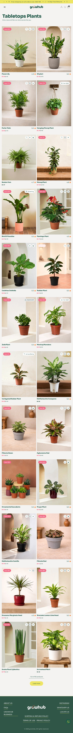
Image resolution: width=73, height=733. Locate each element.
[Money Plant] (54, 157)
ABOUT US (8, 703)
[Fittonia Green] (19, 428)
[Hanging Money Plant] (54, 103)
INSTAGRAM (64, 703)
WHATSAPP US (63, 708)
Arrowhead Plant (43, 669)
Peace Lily (5, 74)
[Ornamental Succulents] (19, 482)
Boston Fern (6, 182)
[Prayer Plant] (54, 482)
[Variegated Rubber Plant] (19, 374)
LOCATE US (64, 712)
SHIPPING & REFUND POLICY (36, 716)
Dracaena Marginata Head (12, 615)
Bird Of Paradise (8, 236)
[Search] (65, 7)
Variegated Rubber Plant (11, 399)
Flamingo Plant (43, 236)
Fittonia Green (7, 453)
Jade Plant (6, 345)
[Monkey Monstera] (54, 320)
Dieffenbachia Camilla (10, 561)
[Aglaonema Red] (54, 428)
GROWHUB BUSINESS (8, 713)
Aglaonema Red (43, 453)
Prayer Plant (41, 507)
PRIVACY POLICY (43, 720)
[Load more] (36, 683)
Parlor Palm (6, 128)
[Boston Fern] (19, 157)
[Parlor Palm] (19, 103)
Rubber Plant (42, 291)
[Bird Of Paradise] (19, 211)
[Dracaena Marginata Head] (19, 590)
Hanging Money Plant (45, 128)
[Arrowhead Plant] (54, 645)
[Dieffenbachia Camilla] (19, 536)
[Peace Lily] (19, 49)
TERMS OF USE (29, 720)
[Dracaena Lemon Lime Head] (54, 590)
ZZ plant (40, 74)
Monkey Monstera (44, 345)
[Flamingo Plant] (54, 211)
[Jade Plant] (19, 320)
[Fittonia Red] (54, 536)
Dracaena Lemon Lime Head (47, 615)
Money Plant (42, 182)
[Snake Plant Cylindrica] (19, 645)
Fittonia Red (41, 561)
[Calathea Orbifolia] (19, 266)
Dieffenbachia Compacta (46, 399)
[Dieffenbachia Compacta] (54, 374)
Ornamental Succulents (11, 507)
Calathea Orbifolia (9, 291)
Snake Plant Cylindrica (10, 669)
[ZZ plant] (54, 49)
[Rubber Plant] (54, 266)
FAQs (6, 708)
